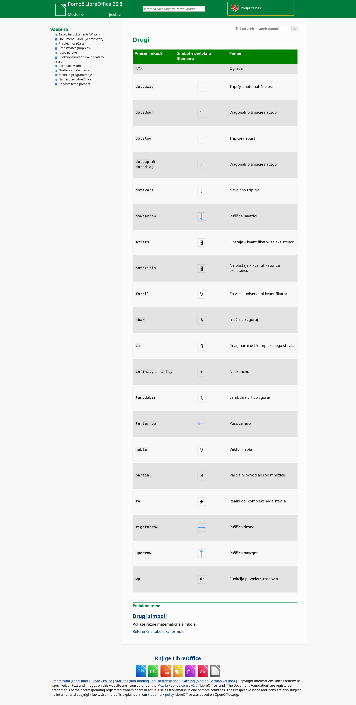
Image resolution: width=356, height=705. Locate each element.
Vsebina (59, 29)
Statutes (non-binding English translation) (147, 681)
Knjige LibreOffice (178, 658)
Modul (74, 14)
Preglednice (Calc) (71, 43)
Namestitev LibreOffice (75, 79)
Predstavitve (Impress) (75, 48)
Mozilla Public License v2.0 (177, 685)
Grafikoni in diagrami (74, 70)
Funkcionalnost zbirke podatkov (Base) (79, 59)
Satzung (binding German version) (208, 681)
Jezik (113, 14)
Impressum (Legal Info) (70, 681)
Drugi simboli (150, 615)
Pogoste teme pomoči (74, 84)
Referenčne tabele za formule (158, 631)
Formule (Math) (70, 66)
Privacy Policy (101, 681)
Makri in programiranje (75, 75)
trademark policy (161, 694)
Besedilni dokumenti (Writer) (79, 34)
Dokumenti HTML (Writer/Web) (81, 39)
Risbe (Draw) (68, 52)
